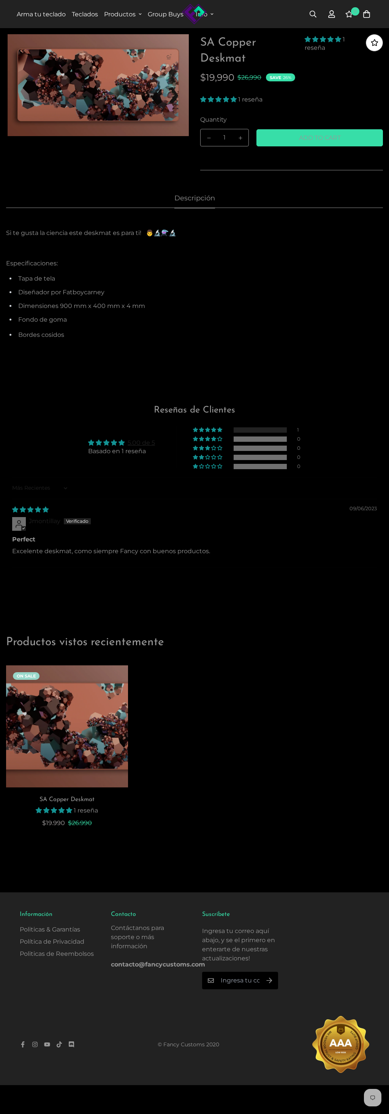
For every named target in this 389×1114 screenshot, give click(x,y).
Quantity (213, 119)
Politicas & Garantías (50, 929)
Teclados (85, 14)
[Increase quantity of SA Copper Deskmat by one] (240, 138)
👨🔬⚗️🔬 (161, 232)
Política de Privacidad (52, 941)
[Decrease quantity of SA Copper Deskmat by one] (209, 138)
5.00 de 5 (141, 442)
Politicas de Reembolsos (57, 953)
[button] (324, 39)
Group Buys (165, 14)
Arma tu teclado (41, 14)
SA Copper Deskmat (67, 800)
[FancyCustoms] (194, 14)
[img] (30, 509)
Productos (120, 14)
